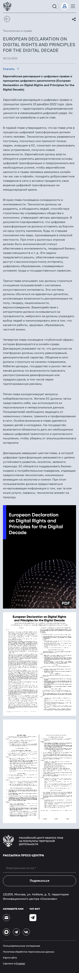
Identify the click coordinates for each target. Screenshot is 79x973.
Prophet (20, 963)
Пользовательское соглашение (21, 945)
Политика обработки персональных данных (28, 951)
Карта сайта (10, 957)
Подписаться (39, 880)
